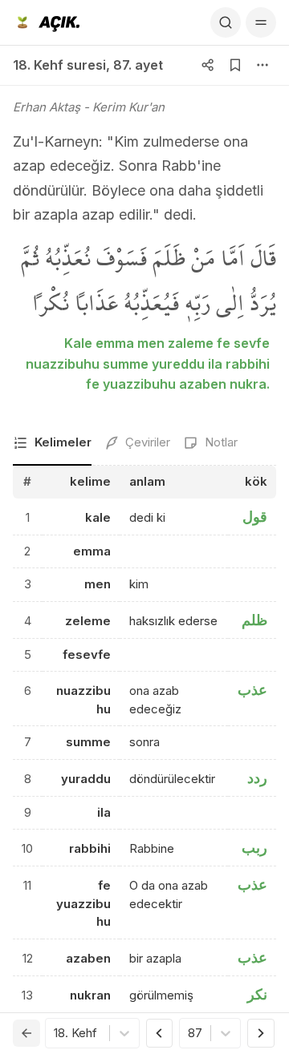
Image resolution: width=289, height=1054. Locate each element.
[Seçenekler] (262, 65)
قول (254, 516)
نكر (257, 994)
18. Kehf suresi (59, 65)
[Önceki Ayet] (159, 1033)
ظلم (254, 620)
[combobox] (55, 1033)
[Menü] (261, 22)
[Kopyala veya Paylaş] (208, 65)
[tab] (52, 443)
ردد (257, 777)
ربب (254, 847)
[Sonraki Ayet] (261, 1033)
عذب (252, 689)
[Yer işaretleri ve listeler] (235, 65)
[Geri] (26, 1033)
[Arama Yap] (225, 22)
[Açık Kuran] (46, 22)
